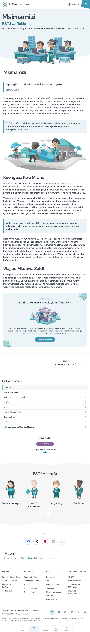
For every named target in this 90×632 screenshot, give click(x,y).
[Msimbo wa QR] (85, 612)
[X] (36, 541)
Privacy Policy (23, 611)
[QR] (61, 541)
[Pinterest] (45, 541)
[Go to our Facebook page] (65, 612)
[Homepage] (15, 4)
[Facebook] (28, 541)
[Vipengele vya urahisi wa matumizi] (52, 612)
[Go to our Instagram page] (72, 612)
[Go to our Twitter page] (78, 612)
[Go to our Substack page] (58, 612)
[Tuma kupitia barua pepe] (53, 541)
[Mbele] (48, 514)
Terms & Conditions (9, 611)
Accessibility (35, 611)
